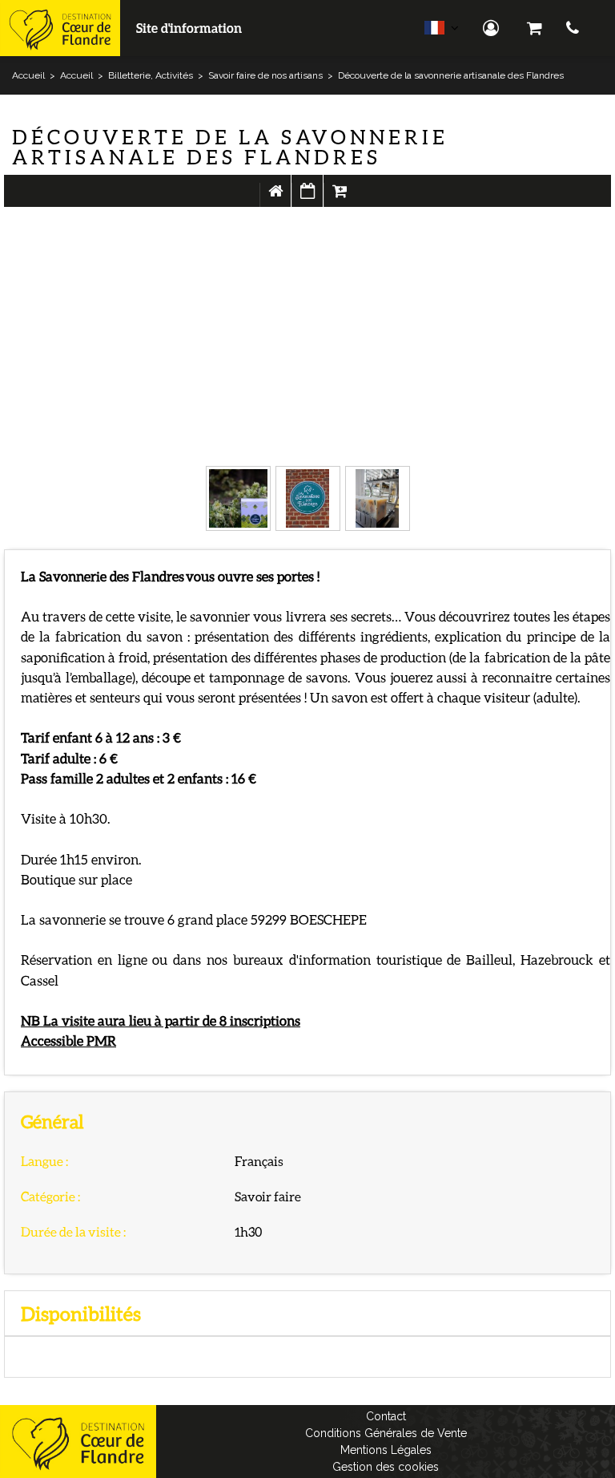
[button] (534, 28)
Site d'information (189, 27)
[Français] (441, 31)
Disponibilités (307, 199)
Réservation (340, 199)
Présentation (275, 199)
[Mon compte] (493, 28)
